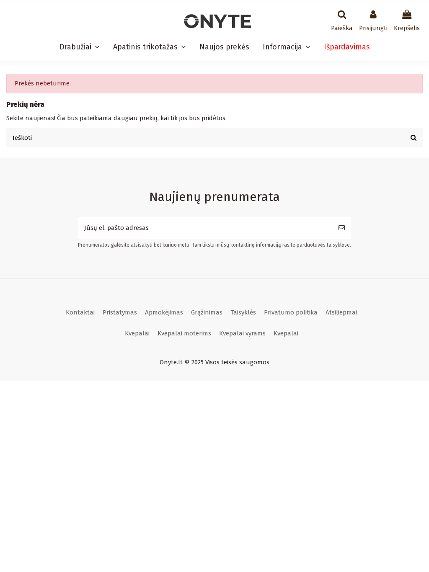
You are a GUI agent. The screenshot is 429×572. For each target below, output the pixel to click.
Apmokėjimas (164, 312)
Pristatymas (120, 312)
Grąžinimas (206, 312)
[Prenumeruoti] (341, 228)
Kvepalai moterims (184, 333)
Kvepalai (137, 333)
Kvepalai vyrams (242, 333)
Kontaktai (80, 312)
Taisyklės (243, 312)
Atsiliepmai (341, 312)
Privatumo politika (291, 312)
